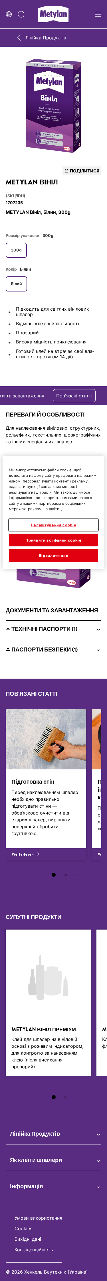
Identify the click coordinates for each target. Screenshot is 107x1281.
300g (16, 250)
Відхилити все (53, 555)
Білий (16, 283)
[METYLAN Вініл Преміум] (48, 1003)
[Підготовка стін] (46, 784)
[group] (53, 107)
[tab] (54, 875)
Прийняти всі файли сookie (53, 540)
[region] (53, 512)
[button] (53, 629)
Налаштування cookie (53, 525)
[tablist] (54, 875)
